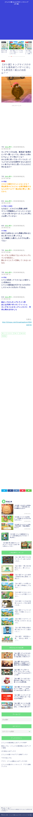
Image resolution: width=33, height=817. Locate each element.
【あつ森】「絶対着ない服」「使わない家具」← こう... (23, 638)
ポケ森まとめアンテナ (8, 751)
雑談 (3, 61)
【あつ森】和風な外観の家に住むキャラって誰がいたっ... (23, 629)
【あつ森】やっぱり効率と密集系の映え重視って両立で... (23, 576)
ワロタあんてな (6, 758)
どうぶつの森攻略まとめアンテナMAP (14, 742)
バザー (17, 333)
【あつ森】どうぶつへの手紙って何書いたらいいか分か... (23, 612)
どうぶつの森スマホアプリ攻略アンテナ (14, 754)
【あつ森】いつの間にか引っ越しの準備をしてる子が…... (23, 585)
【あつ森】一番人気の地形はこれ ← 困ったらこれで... (23, 567)
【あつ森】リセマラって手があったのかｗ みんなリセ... (23, 620)
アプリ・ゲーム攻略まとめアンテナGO (14, 761)
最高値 (4, 336)
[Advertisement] (16, 22)
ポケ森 (23, 333)
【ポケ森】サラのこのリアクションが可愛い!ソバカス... (23, 594)
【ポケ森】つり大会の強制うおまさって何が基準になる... (23, 603)
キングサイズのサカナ (8, 333)
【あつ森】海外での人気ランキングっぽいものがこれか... (23, 559)
